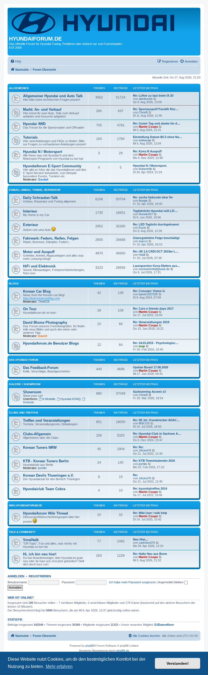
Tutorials (30, 137)
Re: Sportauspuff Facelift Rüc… (155, 109)
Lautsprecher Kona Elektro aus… (156, 265)
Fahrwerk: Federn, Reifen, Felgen (51, 238)
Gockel (43, 179)
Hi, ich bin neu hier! (39, 554)
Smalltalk (31, 540)
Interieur (30, 211)
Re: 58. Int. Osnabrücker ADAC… (156, 420)
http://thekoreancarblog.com (41, 298)
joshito (42, 468)
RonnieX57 (146, 214)
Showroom (32, 392)
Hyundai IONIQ (70, 399)
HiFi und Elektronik (39, 266)
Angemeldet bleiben (171, 582)
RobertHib (145, 169)
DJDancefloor (164, 624)
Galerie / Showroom (24, 384)
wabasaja (145, 140)
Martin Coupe (148, 126)
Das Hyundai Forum (23, 359)
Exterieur (30, 225)
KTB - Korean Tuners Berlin (46, 461)
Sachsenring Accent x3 (149, 391)
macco (143, 241)
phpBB (89, 645)
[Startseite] (94, 22)
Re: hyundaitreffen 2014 (150, 488)
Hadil (142, 254)
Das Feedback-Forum (40, 368)
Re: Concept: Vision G (149, 291)
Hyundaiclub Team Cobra (44, 489)
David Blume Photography (45, 322)
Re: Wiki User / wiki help (150, 513)
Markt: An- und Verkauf (42, 109)
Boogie (143, 200)
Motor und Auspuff (38, 252)
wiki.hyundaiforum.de (25, 505)
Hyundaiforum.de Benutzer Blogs (51, 343)
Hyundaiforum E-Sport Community (52, 166)
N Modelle (48, 399)
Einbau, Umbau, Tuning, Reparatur (34, 189)
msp (142, 346)
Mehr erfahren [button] (59, 666)
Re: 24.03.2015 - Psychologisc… (155, 343)
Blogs (14, 283)
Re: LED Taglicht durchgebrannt (156, 224)
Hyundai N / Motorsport (42, 152)
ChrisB (143, 112)
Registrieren (40, 576)
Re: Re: (138, 447)
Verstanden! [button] (178, 663)
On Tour (30, 309)
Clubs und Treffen (23, 412)
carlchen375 (147, 542)
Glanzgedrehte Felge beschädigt (156, 238)
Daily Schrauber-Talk (40, 198)
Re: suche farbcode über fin (153, 197)
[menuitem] (15, 61)
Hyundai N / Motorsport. (150, 165)
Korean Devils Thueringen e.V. (48, 475)
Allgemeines (19, 88)
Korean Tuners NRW (40, 447)
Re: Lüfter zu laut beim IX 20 (153, 95)
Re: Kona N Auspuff (147, 151)
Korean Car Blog (37, 291)
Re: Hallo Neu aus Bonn (150, 553)
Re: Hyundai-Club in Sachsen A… (157, 433)
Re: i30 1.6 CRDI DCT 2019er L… (155, 251)
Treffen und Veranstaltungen (46, 420)
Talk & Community (22, 531)
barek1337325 (148, 294)
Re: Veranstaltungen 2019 (151, 322)
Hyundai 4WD (34, 124)
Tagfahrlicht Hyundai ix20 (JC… (155, 210)
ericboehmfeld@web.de (154, 269)
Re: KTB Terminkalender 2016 (154, 460)
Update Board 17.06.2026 (150, 367)
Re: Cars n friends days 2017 (153, 308)
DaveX (42, 335)
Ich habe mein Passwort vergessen (132, 582)
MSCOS (144, 423)
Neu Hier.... (140, 539)
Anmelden (16, 576)
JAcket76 (145, 450)
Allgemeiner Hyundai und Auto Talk (53, 96)
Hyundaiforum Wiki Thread (45, 513)
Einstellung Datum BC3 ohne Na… (157, 137)
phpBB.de (122, 650)
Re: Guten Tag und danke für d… (156, 123)
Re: (135, 475)
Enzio (142, 227)
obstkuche (145, 98)
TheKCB (43, 301)
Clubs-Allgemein (37, 434)
